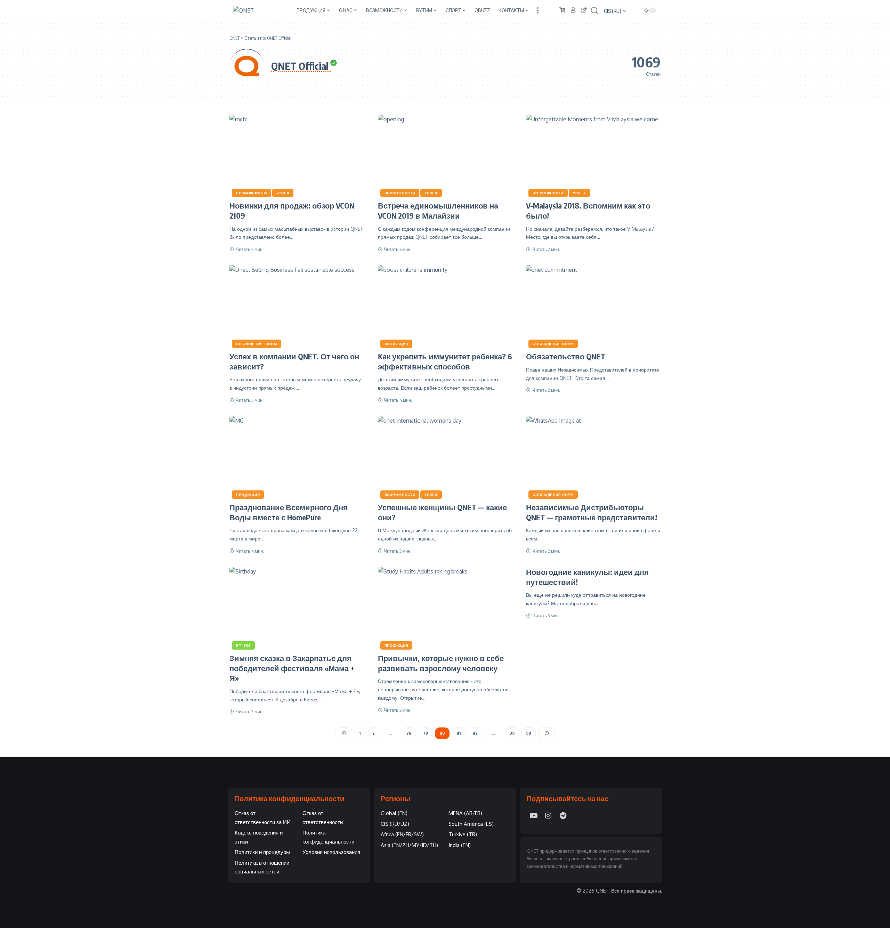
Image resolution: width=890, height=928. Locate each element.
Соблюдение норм (256, 344)
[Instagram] (548, 816)
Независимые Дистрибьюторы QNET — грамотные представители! (591, 512)
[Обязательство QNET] (593, 305)
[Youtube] (534, 816)
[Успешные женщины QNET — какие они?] (445, 456)
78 (409, 733)
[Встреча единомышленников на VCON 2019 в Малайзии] (445, 155)
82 (475, 733)
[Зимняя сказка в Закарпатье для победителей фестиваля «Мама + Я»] (296, 607)
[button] (538, 10)
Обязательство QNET (565, 356)
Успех (283, 193)
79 (425, 733)
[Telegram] (563, 816)
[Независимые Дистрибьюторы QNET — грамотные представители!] (593, 456)
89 (512, 733)
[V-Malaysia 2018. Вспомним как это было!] (593, 155)
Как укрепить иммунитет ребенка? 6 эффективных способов (445, 361)
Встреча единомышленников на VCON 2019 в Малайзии (438, 210)
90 (528, 733)
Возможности (251, 193)
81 (458, 733)
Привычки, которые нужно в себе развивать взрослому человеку (441, 663)
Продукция (396, 344)
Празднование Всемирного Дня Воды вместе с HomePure (288, 512)
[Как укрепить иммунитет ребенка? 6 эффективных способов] (445, 305)
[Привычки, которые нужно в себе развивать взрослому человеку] (445, 607)
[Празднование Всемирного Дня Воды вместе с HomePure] (296, 456)
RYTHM (243, 645)
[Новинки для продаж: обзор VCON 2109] (296, 155)
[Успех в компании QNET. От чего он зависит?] (296, 305)
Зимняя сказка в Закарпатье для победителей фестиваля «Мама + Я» (291, 668)
